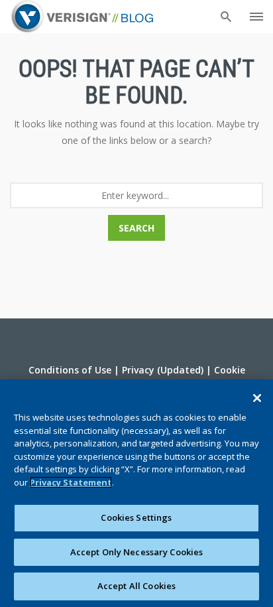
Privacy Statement (71, 482)
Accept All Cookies (136, 586)
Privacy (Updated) (162, 370)
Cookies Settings (136, 517)
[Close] (257, 398)
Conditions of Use (69, 370)
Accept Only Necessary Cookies (136, 552)
